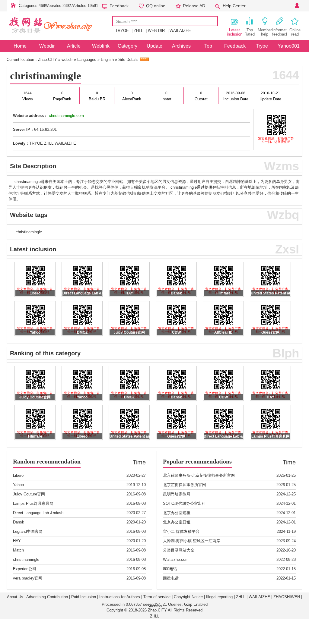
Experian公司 (24, 569)
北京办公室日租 (176, 522)
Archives (181, 46)
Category (127, 46)
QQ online (155, 5)
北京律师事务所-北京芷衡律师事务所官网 (199, 475)
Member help (265, 32)
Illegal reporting (219, 597)
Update (154, 46)
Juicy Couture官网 (29, 494)
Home (13, 5)
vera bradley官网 (27, 578)
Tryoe (262, 46)
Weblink (101, 46)
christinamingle (45, 76)
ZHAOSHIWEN (286, 597)
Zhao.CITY (47, 59)
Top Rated (249, 32)
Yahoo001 (289, 46)
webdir (67, 59)
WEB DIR (156, 30)
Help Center (234, 5)
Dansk (18, 522)
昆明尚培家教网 (176, 494)
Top (208, 46)
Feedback (119, 5)
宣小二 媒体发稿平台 (181, 531)
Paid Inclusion (83, 597)
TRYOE (122, 30)
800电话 (170, 569)
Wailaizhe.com (176, 559)
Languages (86, 59)
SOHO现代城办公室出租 (184, 503)
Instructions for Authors (119, 597)
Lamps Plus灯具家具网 (33, 503)
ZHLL (138, 30)
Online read (295, 32)
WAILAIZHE (180, 30)
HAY (17, 541)
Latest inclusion (234, 32)
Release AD (194, 5)
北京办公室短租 (176, 513)
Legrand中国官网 (28, 531)
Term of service (156, 597)
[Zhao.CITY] (59, 35)
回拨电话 (171, 578)
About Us (15, 597)
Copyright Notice (188, 597)
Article (74, 46)
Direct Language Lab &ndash (38, 513)
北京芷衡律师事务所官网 (184, 484)
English (107, 59)
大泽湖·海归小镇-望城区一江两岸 (191, 541)
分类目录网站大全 (178, 550)
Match (18, 550)
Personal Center (296, 5)
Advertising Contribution (47, 597)
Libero (18, 475)
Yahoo (18, 484)
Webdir (47, 46)
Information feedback (279, 32)
